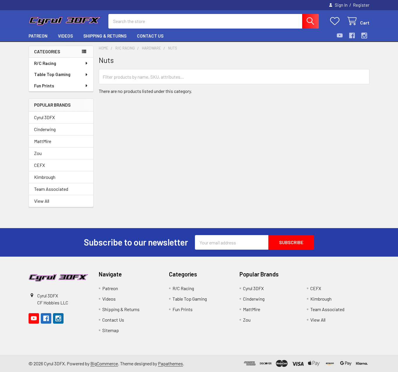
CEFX (39, 165)
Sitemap (110, 330)
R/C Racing (45, 63)
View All (41, 201)
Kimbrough (44, 177)
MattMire (42, 141)
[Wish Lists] (336, 21)
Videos (65, 35)
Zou (38, 153)
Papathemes (170, 363)
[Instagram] (364, 35)
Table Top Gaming (52, 74)
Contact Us (150, 35)
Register (361, 5)
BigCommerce (104, 363)
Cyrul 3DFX (44, 117)
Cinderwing (45, 129)
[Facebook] (352, 35)
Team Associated (51, 189)
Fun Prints (44, 85)
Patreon (38, 35)
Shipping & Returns (104, 35)
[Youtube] (339, 35)
